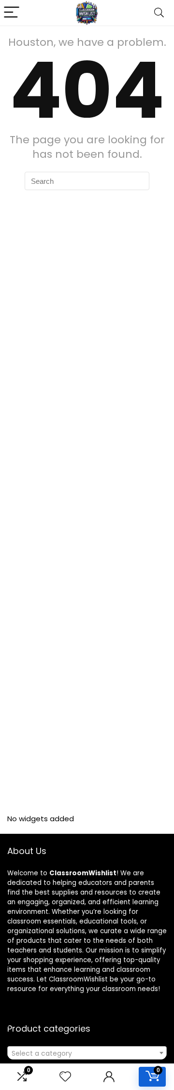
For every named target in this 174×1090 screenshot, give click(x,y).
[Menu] (11, 13)
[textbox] (87, 1053)
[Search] (159, 13)
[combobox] (87, 1053)
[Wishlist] (65, 1077)
